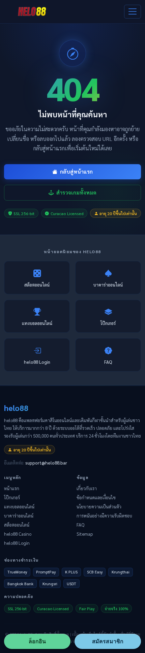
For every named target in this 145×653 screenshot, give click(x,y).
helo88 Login (37, 362)
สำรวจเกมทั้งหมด (76, 192)
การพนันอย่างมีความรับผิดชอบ (104, 515)
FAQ (108, 362)
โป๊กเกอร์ (108, 323)
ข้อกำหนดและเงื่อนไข (96, 497)
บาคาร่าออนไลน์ (108, 285)
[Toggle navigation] (132, 12)
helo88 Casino (17, 534)
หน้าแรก (11, 488)
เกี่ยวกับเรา (87, 488)
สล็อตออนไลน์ (37, 285)
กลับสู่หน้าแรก (76, 171)
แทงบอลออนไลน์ (37, 323)
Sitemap (85, 534)
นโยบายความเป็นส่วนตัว (99, 506)
